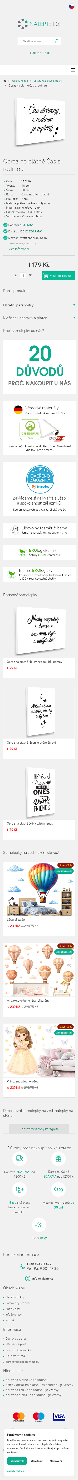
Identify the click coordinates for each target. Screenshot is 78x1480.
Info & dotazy (14, 1314)
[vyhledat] (56, 41)
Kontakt (11, 1320)
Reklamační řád (15, 1356)
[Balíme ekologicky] (39, 574)
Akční (39, 1238)
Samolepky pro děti (18, 1303)
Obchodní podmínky (18, 1350)
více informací (19, 249)
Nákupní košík (40, 53)
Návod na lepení (16, 1344)
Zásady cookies (15, 1470)
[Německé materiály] (39, 427)
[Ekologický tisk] (39, 552)
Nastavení (56, 1460)
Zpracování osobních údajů (22, 1361)
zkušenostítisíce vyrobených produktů (19, 1207)
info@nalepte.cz (42, 1278)
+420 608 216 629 (39, 1264)
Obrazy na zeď (20, 80)
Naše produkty (15, 1297)
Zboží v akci (13, 1308)
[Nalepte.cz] (39, 23)
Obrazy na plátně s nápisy (47, 80)
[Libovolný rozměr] (39, 530)
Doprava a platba (16, 1338)
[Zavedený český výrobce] (39, 366)
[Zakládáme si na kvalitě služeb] (39, 488)
